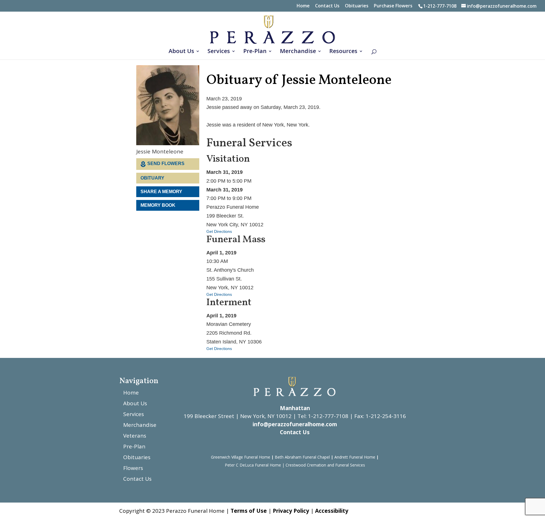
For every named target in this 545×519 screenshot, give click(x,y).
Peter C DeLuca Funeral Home (253, 465)
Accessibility (331, 510)
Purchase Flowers (393, 6)
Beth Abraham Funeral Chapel (302, 457)
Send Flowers (166, 163)
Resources (343, 52)
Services (218, 52)
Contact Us (327, 6)
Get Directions (219, 231)
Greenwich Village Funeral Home (240, 457)
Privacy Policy (291, 510)
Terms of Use (248, 510)
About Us (181, 52)
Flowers (133, 468)
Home (303, 6)
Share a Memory (161, 191)
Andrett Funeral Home (354, 457)
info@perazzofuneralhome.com (295, 424)
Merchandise (298, 52)
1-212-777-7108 (439, 6)
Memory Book (158, 205)
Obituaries (356, 6)
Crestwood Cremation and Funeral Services (325, 465)
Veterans (134, 435)
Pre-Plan (255, 52)
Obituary (152, 178)
